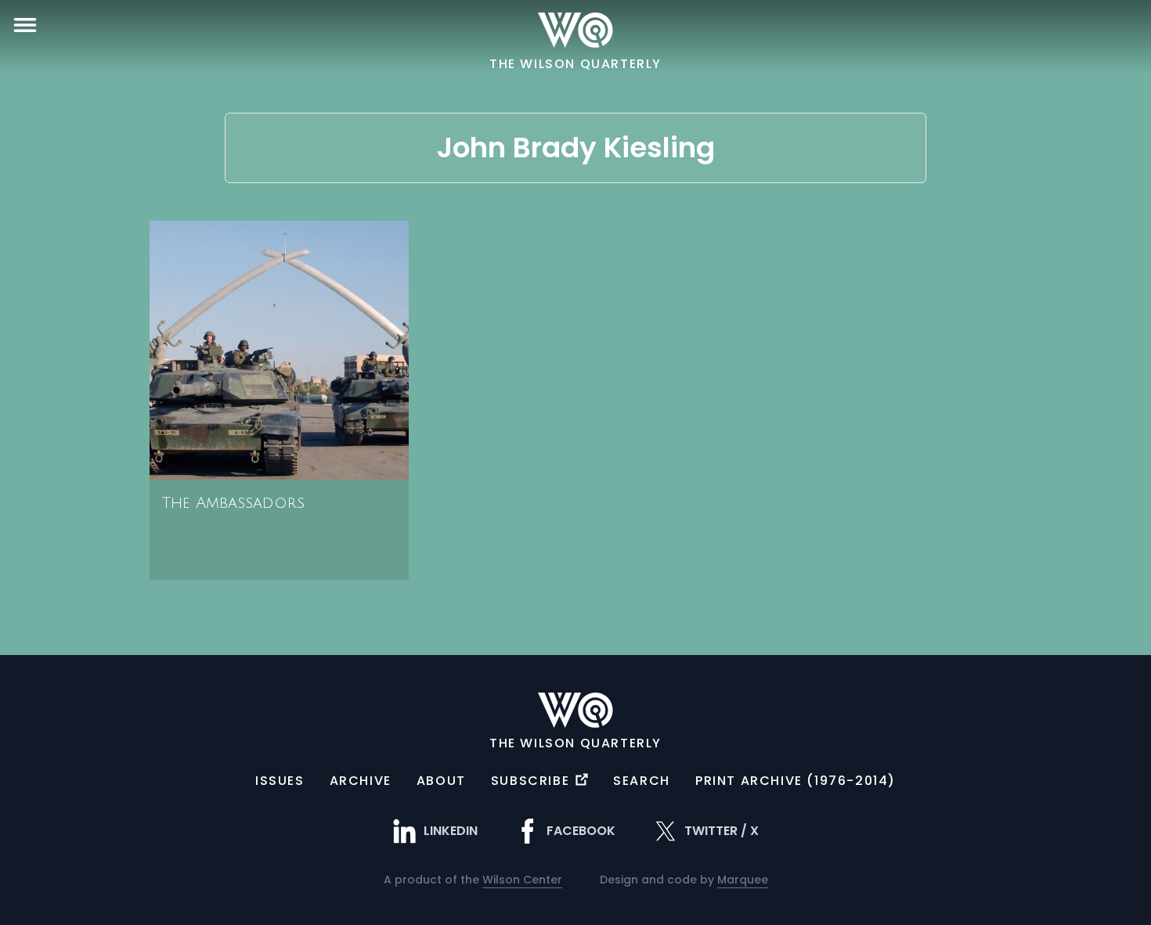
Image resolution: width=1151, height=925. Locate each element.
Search (641, 781)
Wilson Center (522, 879)
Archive (360, 781)
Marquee (742, 879)
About (441, 781)
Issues (280, 781)
